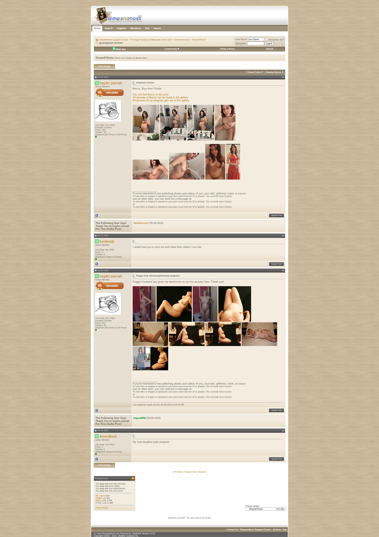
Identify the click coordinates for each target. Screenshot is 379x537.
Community (171, 49)
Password (240, 43)
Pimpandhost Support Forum (255, 529)
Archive (277, 529)
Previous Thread (183, 472)
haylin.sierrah (110, 83)
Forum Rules (102, 508)
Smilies (99, 498)
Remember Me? (276, 40)
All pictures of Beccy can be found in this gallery (160, 97)
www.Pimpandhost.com (108, 533)
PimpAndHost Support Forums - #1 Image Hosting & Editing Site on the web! (135, 40)
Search (269, 49)
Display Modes (273, 72)
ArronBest (107, 436)
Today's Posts (227, 49)
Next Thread (198, 472)
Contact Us (232, 529)
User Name (241, 39)
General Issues (181, 40)
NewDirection (140, 223)
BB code (100, 496)
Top (285, 529)
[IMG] (98, 500)
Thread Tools (254, 72)
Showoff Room (199, 40)
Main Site (121, 49)
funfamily (107, 241)
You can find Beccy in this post (150, 94)
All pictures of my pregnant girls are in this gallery (161, 100)
